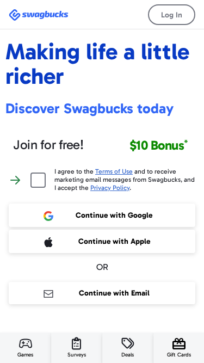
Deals (127, 355)
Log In (171, 15)
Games (25, 355)
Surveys (76, 355)
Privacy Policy (109, 188)
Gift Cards (179, 355)
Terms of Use (114, 171)
